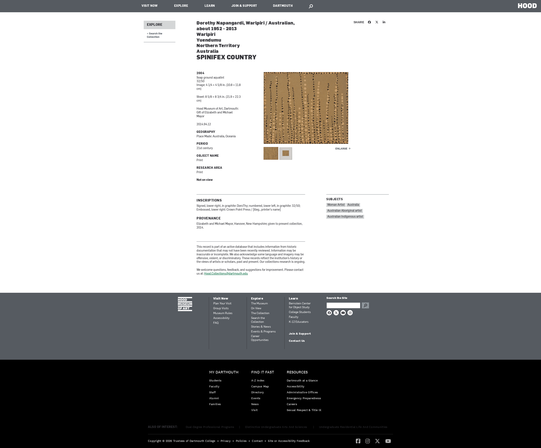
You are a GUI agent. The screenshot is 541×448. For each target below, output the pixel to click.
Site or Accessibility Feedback (289, 441)
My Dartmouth (224, 372)
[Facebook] (358, 441)
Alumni (214, 398)
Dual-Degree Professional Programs (210, 427)
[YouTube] (388, 441)
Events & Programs (263, 331)
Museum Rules (222, 313)
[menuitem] (225, 389)
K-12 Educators (299, 322)
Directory (257, 392)
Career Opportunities (260, 338)
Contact (257, 441)
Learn (210, 6)
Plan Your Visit (222, 303)
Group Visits (221, 308)
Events (256, 398)
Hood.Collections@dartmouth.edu (226, 273)
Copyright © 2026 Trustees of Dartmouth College (181, 441)
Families (215, 404)
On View (256, 308)
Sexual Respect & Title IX (304, 410)
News (255, 404)
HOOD (527, 5)
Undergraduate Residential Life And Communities (353, 427)
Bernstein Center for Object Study (300, 305)
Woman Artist (336, 205)
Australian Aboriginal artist (344, 210)
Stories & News (261, 326)
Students (215, 380)
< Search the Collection (154, 35)
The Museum (259, 303)
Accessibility (221, 318)
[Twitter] (377, 441)
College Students (300, 312)
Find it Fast (262, 372)
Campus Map (260, 386)
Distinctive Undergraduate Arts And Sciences (276, 427)
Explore (181, 6)
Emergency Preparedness (304, 398)
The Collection (260, 313)
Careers (292, 404)
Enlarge (341, 149)
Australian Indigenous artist (345, 216)
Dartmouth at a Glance (302, 380)
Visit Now (150, 6)
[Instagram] (367, 441)
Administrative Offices (302, 392)
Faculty (293, 317)
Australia (353, 205)
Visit (254, 410)
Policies (241, 441)
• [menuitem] (218, 441)
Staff (212, 392)
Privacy (226, 441)
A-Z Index (258, 380)
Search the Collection (258, 320)
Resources (297, 372)
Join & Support (244, 6)
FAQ (216, 323)
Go (365, 305)
